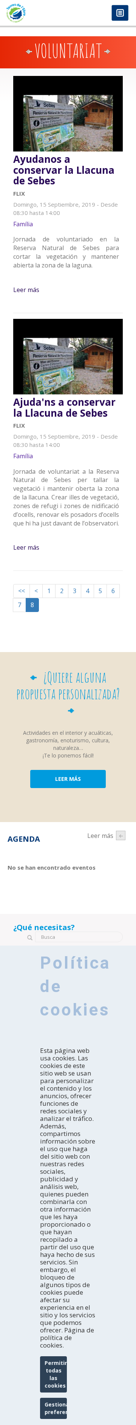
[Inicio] (34, 13)
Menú (119, 13)
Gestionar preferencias (56, 1408)
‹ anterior (120, 835)
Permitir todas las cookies (56, 1374)
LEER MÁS (68, 778)
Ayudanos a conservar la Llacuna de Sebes (63, 170)
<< (21, 591)
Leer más (26, 290)
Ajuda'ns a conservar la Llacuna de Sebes (64, 407)
